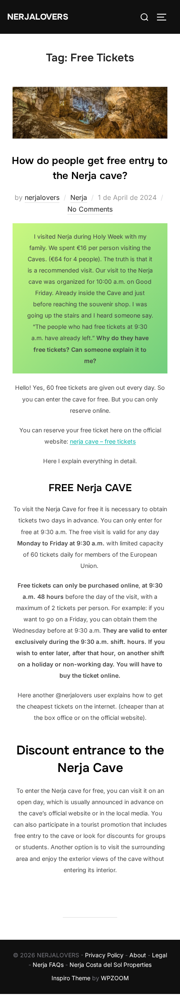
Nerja (78, 197)
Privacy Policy (104, 955)
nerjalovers (42, 197)
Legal (159, 955)
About (137, 955)
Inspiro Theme (70, 977)
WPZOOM (115, 977)
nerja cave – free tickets (103, 441)
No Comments (90, 209)
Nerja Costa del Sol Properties (110, 964)
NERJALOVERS (37, 17)
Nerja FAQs (48, 964)
